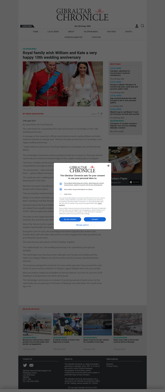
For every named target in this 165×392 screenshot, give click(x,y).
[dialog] (82, 196)
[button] (82, 194)
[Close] (108, 165)
